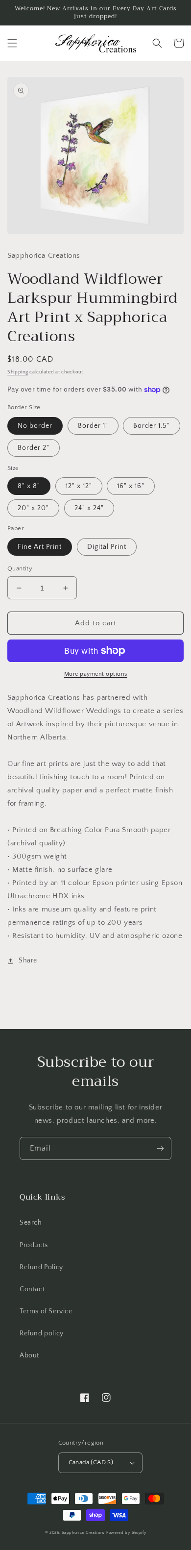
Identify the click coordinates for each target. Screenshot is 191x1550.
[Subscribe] (160, 1148)
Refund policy (42, 1333)
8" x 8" (29, 486)
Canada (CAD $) (91, 1462)
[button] (12, 43)
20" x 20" (33, 508)
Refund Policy (41, 1267)
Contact (32, 1289)
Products (34, 1245)
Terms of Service (46, 1311)
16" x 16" (130, 486)
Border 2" (33, 448)
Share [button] (28, 960)
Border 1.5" (151, 426)
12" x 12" (79, 486)
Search (31, 1223)
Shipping (17, 372)
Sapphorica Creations (84, 1532)
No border (35, 426)
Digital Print (106, 547)
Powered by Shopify (126, 1532)
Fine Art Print (40, 547)
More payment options (95, 674)
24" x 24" (89, 508)
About (29, 1355)
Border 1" (93, 426)
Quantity (19, 568)
